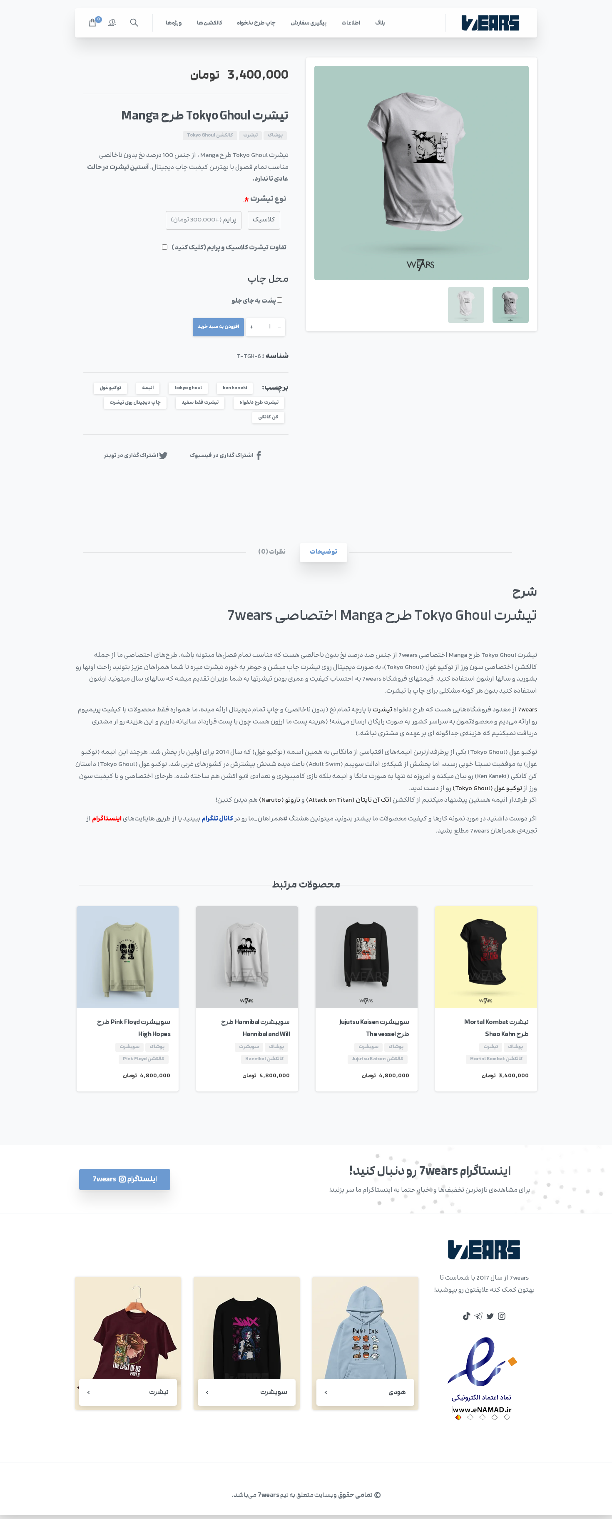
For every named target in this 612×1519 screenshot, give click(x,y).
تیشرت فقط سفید (200, 403)
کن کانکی (268, 417)
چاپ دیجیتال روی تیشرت (135, 403)
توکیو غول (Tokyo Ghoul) (487, 788)
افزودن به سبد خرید (218, 327)
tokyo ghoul (188, 388)
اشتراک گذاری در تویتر (131, 455)
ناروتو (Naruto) (279, 800)
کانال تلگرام (217, 819)
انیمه (148, 388)
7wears (527, 710)
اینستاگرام (107, 819)
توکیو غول (110, 388)
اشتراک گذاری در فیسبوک (222, 455)
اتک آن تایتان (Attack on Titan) (349, 800)
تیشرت (382, 710)
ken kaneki (235, 388)
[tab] (323, 552)
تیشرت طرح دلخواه (259, 403)
